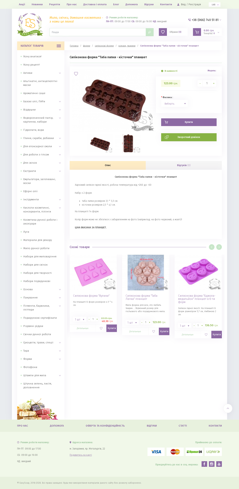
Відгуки (149, 4)
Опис (108, 165)
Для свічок (30, 162)
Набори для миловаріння (40, 256)
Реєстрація (195, 4)
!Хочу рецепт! (31, 64)
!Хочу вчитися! (32, 56)
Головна (74, 45)
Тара (26, 350)
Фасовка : (168, 97)
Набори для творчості (37, 272)
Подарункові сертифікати (40, 317)
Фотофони (30, 367)
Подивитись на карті (81, 455)
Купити (112, 328)
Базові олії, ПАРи (34, 101)
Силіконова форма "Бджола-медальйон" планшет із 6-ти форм (196, 299)
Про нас (72, 4)
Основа (28, 289)
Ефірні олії (30, 191)
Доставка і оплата (95, 4)
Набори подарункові (36, 281)
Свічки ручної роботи (37, 334)
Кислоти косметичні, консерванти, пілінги (37, 209)
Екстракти (29, 171)
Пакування (30, 297)
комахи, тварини (126, 45)
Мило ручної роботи (36, 248)
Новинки (37, 4)
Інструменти (31, 199)
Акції (22, 4)
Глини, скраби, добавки (38, 138)
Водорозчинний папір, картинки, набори (38, 119)
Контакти (166, 4)
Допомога (131, 4)
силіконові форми (104, 45)
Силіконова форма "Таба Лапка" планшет (141, 297)
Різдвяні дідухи (33, 326)
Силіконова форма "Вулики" (91, 295)
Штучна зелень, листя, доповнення (37, 385)
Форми (27, 358)
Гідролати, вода (33, 129)
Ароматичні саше (34, 93)
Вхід (183, 4)
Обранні (175, 32)
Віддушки (29, 109)
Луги (26, 231)
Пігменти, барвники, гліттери (36, 307)
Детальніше (83, 328)
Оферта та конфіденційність (105, 425)
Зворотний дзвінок (188, 137)
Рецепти (54, 4)
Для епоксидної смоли (37, 146)
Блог (116, 4)
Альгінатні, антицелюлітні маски (40, 83)
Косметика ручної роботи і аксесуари (40, 221)
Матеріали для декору (37, 240)
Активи (27, 72)
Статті (183, 425)
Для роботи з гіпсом (36, 154)
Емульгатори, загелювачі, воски (39, 181)
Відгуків (184, 165)
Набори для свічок (35, 264)
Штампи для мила (34, 375)
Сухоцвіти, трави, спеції (38, 342)
